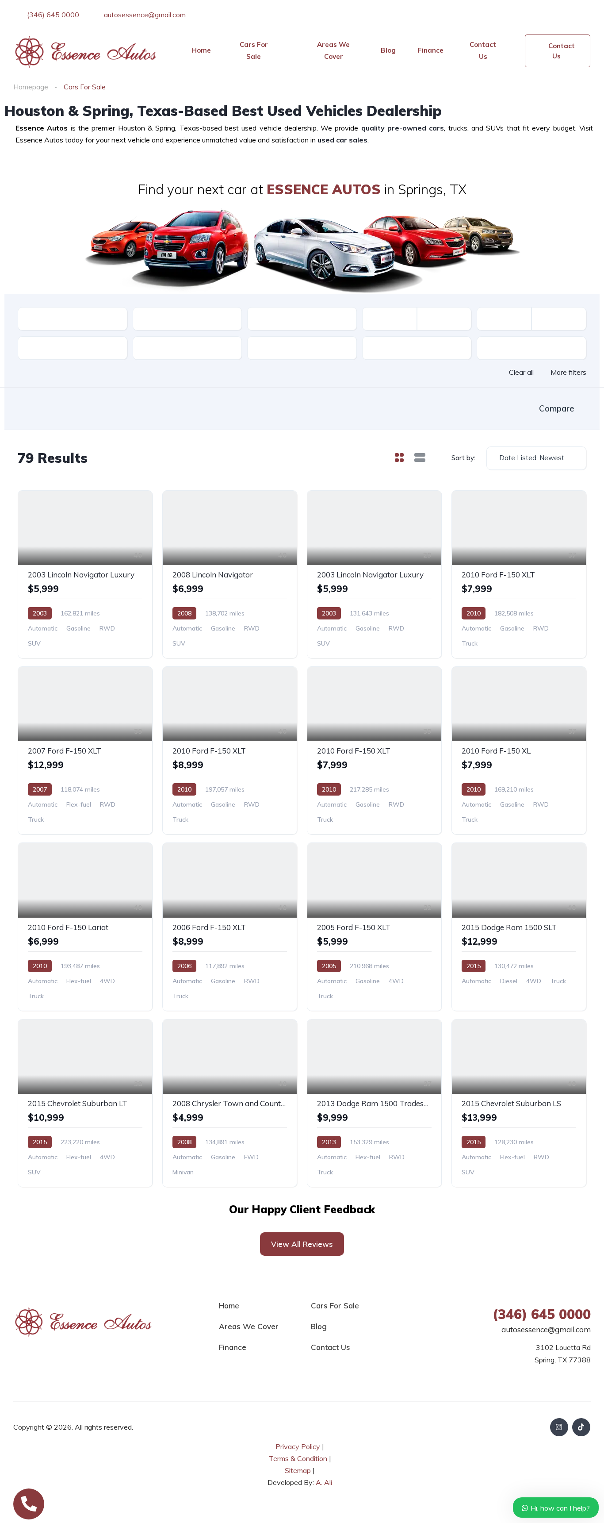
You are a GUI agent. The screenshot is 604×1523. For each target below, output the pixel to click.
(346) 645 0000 (52, 14)
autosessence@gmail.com (144, 14)
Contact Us (483, 50)
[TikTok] (581, 1427)
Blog (388, 50)
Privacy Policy (297, 1446)
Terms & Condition (298, 1458)
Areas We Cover (333, 50)
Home (201, 50)
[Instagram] (559, 1427)
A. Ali (324, 1482)
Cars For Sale (254, 50)
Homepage (30, 86)
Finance (430, 50)
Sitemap (299, 1470)
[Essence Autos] (86, 50)
